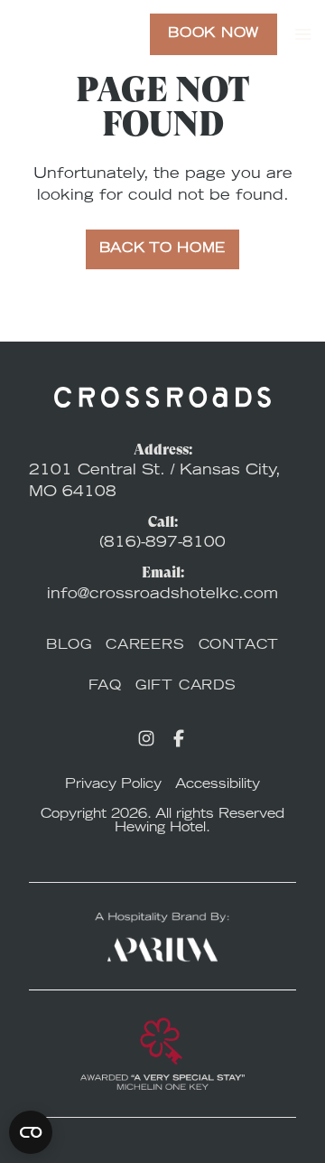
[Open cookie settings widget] (30, 1132)
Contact (239, 646)
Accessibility (217, 785)
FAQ (104, 686)
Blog (69, 646)
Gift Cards (186, 686)
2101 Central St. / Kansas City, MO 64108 (155, 482)
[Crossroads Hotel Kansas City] (74, 34)
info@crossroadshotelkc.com (162, 594)
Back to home (162, 249)
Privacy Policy (113, 785)
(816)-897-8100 (162, 543)
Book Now (213, 34)
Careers (145, 646)
